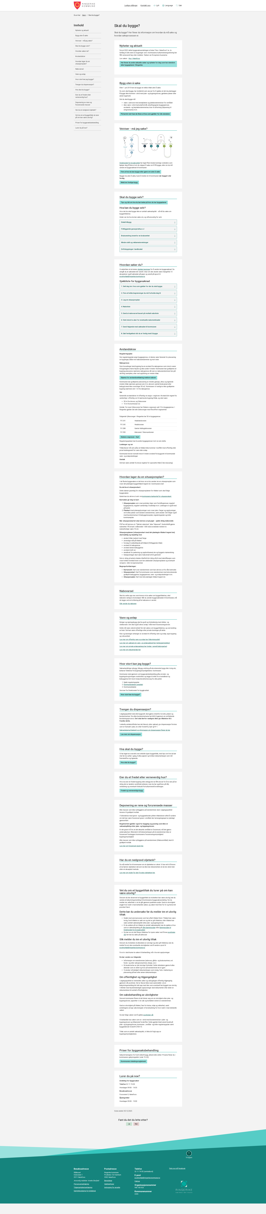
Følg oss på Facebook (177, 1168)
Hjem (84, 15)
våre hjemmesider (148, 928)
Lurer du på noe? (81, 128)
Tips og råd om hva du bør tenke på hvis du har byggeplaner (143, 202)
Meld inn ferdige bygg (129, 182)
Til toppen (189, 1157)
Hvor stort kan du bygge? (130, 695)
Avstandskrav (80, 56)
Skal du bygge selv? (82, 46)
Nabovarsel (79, 69)
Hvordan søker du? (82, 51)
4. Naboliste (125, 307)
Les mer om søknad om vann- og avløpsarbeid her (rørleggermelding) (144, 643)
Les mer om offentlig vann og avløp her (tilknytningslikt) (139, 640)
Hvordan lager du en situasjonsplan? (82, 63)
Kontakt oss (145, 5)
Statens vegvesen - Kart (130, 437)
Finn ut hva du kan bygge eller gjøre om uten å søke (140, 172)
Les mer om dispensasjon (131, 734)
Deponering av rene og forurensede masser (83, 103)
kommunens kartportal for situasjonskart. (157, 496)
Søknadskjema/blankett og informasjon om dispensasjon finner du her (144, 730)
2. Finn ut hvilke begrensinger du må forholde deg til (141, 293)
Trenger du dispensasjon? (84, 85)
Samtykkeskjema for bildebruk (85, 1191)
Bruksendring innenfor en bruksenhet (135, 236)
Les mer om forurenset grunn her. (131, 846)
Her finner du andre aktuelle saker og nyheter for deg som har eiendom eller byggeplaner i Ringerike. (148, 64)
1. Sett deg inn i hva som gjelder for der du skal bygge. (142, 286)
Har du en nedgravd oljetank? (85, 110)
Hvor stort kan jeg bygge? (84, 79)
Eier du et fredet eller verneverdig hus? (83, 96)
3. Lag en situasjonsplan (130, 300)
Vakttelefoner (109, 1184)
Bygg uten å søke (81, 36)
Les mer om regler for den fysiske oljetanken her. (137, 873)
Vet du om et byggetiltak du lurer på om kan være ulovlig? (87, 116)
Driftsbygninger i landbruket (131, 249)
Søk (180, 5)
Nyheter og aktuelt (82, 30)
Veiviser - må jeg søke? (83, 41)
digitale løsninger (144, 269)
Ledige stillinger (130, 5)
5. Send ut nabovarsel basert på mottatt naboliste (140, 313)
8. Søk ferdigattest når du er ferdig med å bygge (139, 333)
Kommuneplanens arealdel (133, 685)
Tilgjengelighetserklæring (83, 1187)
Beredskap (108, 1181)
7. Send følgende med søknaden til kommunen (138, 327)
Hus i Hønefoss (134, 58)
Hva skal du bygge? (82, 90)
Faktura (137, 1181)
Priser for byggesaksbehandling (87, 123)
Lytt (157, 5)
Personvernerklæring (81, 1184)
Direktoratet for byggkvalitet (129, 163)
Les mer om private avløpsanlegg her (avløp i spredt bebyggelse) (143, 646)
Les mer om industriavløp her (130, 650)
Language (169, 5)
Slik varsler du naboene (127, 604)
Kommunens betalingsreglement (133, 1061)
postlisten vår (148, 1015)
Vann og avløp (80, 74)
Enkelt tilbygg (126, 222)
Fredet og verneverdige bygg (132, 791)
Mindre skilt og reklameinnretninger (134, 242)
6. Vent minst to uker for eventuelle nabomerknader (140, 320)
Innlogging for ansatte (112, 1187)
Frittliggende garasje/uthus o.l (132, 229)
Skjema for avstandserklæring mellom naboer (138, 378)
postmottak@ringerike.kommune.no (132, 276)
